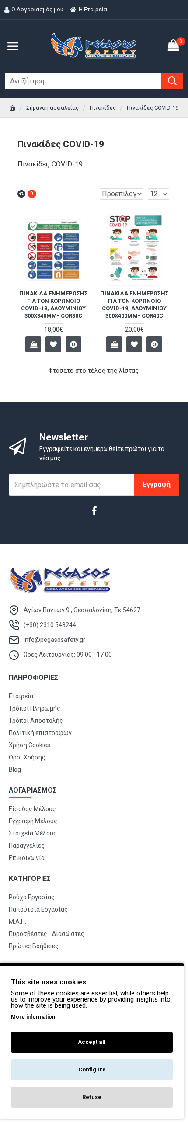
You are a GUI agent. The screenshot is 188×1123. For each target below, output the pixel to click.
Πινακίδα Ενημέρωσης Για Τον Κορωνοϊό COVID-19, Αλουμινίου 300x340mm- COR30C (53, 304)
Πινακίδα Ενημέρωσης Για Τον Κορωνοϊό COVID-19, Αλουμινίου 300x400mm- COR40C (134, 304)
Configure (92, 1069)
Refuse (91, 1097)
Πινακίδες (103, 107)
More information (33, 1017)
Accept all (92, 1042)
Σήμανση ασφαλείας (52, 107)
